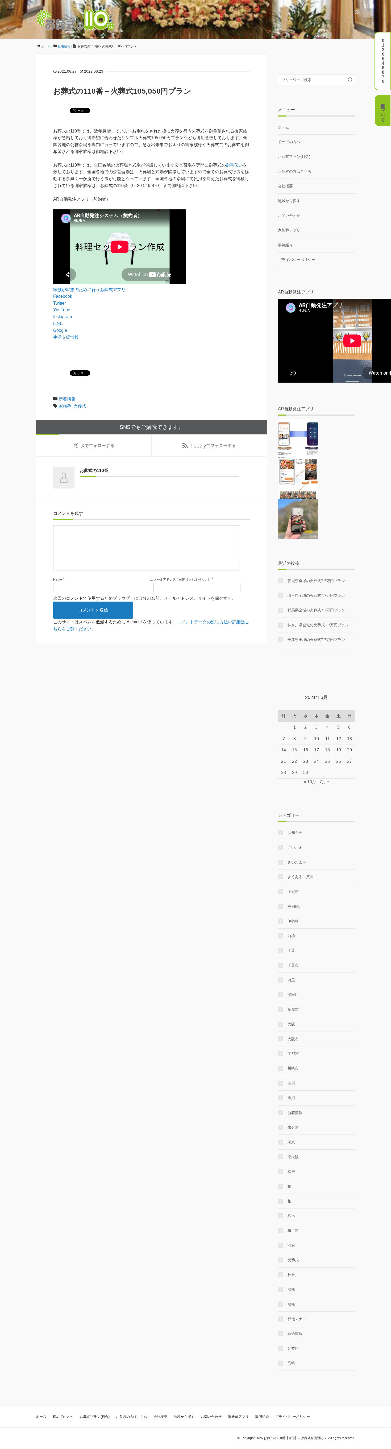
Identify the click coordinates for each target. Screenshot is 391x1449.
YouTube (61, 310)
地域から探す (289, 201)
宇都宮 (293, 1053)
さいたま (295, 847)
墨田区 (293, 994)
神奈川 (293, 1275)
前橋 (291, 936)
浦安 (291, 1245)
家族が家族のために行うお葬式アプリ (89, 289)
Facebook (62, 296)
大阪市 (293, 1039)
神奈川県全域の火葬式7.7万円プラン (318, 625)
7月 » (324, 782)
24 (316, 761)
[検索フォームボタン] (350, 79)
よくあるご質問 (301, 877)
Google (60, 330)
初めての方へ (289, 142)
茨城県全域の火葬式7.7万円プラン (316, 581)
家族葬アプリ (289, 230)
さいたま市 (297, 862)
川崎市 (293, 1068)
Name (57, 579)
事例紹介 (285, 245)
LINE (58, 323)
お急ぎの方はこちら (294, 171)
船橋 (291, 1289)
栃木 (291, 1216)
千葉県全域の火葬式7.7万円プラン (316, 639)
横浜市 (293, 1230)
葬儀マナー (297, 1319)
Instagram (62, 316)
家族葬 (65, 406)
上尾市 (293, 891)
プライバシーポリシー (296, 260)
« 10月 (310, 782)
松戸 (291, 1171)
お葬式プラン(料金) (294, 156)
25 (327, 761)
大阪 (291, 1024)
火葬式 (79, 406)
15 (294, 750)
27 (349, 761)
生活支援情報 (66, 337)
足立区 (293, 1348)
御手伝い (234, 165)
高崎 (291, 1363)
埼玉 (291, 980)
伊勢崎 (293, 921)
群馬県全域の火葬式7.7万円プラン (316, 610)
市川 (291, 1083)
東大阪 (293, 1157)
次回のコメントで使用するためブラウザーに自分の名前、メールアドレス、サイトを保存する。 (144, 598)
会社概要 (285, 186)
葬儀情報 (295, 1333)
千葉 (291, 950)
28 (283, 772)
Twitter (59, 303)
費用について (383, 110)
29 (294, 772)
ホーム (283, 127)
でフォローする (97, 446)
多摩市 (293, 1009)
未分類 (293, 1127)
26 (338, 761)
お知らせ (295, 832)
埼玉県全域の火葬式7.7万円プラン (316, 595)
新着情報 (67, 399)
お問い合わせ (289, 215)
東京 (291, 1142)
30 (305, 772)
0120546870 (383, 61)
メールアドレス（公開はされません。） (182, 579)
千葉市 (293, 965)
